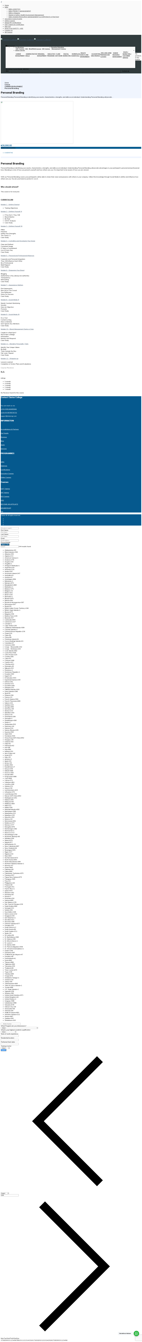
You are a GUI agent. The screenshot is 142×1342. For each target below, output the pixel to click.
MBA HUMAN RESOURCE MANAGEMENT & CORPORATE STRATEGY (34, 17)
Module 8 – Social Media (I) (10, 300)
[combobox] (5, 544)
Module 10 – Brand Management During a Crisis (17, 329)
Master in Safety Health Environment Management (26, 15)
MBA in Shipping (14, 13)
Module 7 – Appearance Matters (12, 285)
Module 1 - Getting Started (10, 204)
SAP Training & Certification (14, 25)
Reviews (4, 437)
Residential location (7, 1038)
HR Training (46, 49)
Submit (4, 1050)
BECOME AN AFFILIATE (9, 504)
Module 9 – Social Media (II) (10, 314)
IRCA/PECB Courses (35, 49)
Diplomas (4, 466)
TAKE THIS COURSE (8, 148)
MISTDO (8, 26)
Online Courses (10, 21)
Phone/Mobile (5, 542)
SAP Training (20, 49)
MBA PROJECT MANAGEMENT (20, 11)
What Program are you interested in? (13, 1026)
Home (7, 5)
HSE (26, 49)
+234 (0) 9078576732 (9, 413)
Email (2, 538)
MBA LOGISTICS (14, 9)
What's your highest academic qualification (15, 1030)
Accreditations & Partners (10, 429)
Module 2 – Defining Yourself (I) (11, 211)
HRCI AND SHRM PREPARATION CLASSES (105, 54)
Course (7, 84)
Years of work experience (9, 1034)
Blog (2, 441)
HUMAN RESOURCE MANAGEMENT (117, 54)
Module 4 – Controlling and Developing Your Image (18, 241)
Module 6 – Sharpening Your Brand (12, 270)
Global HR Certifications (13, 23)
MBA (6, 7)
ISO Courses (5, 496)
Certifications (19, 47)
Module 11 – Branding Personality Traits (14, 344)
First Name (4, 530)
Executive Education (57, 47)
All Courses (8, 32)
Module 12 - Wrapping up (9, 358)
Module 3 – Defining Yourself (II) (11, 226)
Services (4, 449)
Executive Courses (7, 473)
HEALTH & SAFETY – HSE (14, 28)
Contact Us (9, 30)
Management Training (59, 49)
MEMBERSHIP (6, 508)
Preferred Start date (8, 1042)
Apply (3, 445)
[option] (73, 550)
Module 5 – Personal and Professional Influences (17, 256)
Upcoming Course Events (13, 19)
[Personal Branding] (37, 143)
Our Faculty (5, 433)
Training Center (6, 1046)
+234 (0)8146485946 (9, 409)
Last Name (4, 534)
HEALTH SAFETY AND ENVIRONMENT (85, 54)
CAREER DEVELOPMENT (14, 86)
